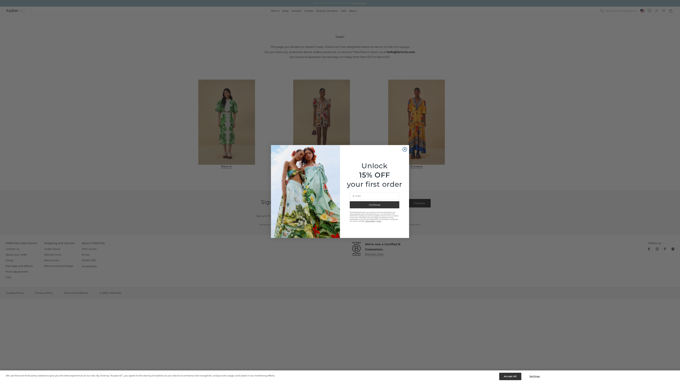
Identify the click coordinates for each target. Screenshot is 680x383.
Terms (379, 221)
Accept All (510, 376)
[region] (340, 376)
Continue (374, 204)
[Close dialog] (405, 149)
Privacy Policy (370, 221)
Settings (534, 376)
